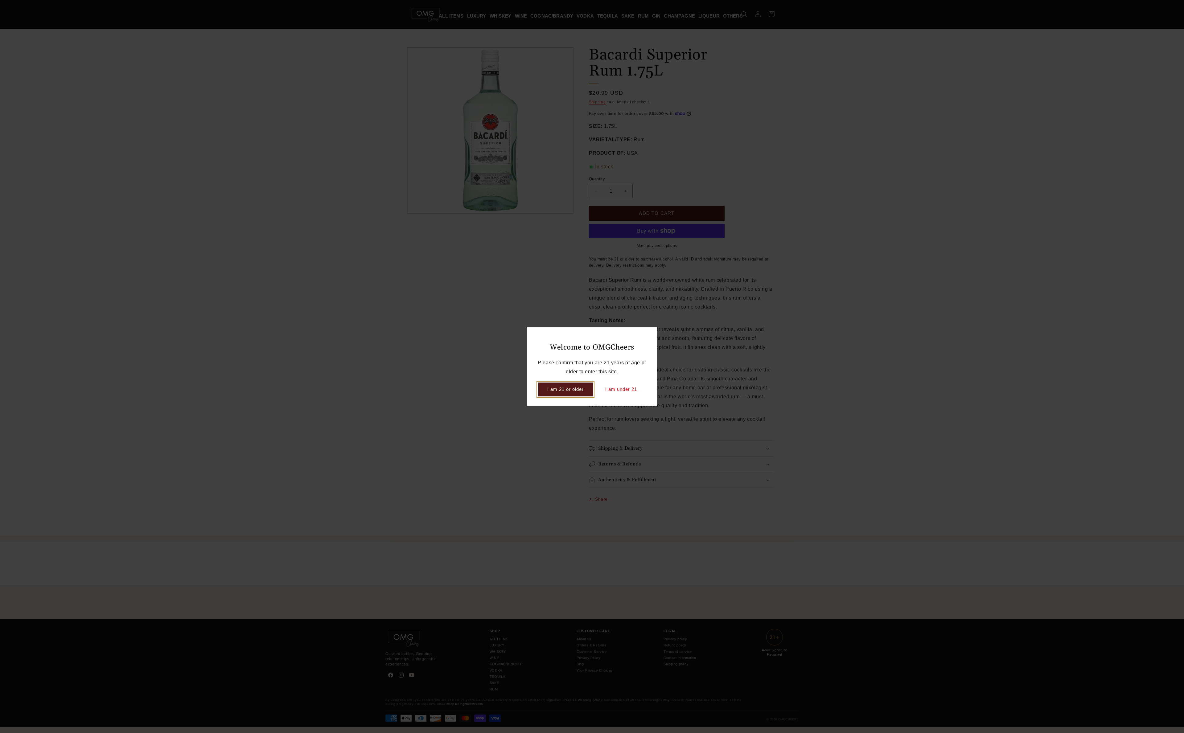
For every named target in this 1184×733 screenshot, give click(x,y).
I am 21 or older (565, 389)
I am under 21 (621, 389)
